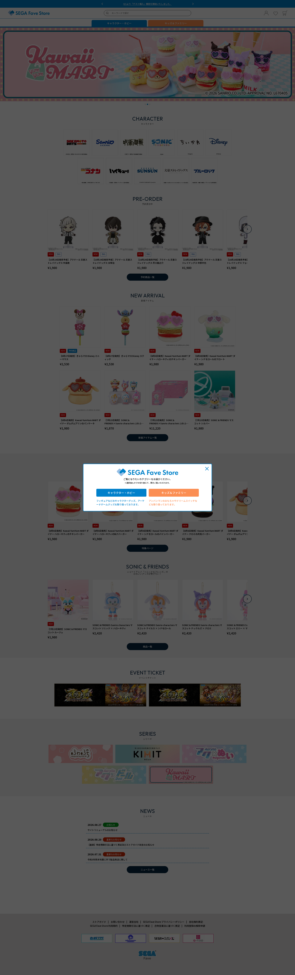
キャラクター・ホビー (121, 493)
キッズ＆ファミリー (173, 493)
